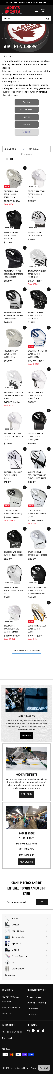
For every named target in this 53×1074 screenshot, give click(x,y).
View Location (26, 862)
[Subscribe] (42, 902)
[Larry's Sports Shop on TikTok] (43, 1030)
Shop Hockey (26, 794)
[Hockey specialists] (26, 758)
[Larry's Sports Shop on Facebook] (33, 1030)
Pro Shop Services (11, 1007)
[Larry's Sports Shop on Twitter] (38, 1030)
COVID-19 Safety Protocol (10, 999)
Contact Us (32, 1014)
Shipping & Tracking (36, 1002)
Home (4, 39)
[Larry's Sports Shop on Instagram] (28, 1030)
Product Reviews (35, 997)
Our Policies (32, 1008)
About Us (26, 735)
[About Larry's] (26, 700)
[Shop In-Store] (26, 817)
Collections (15, 39)
